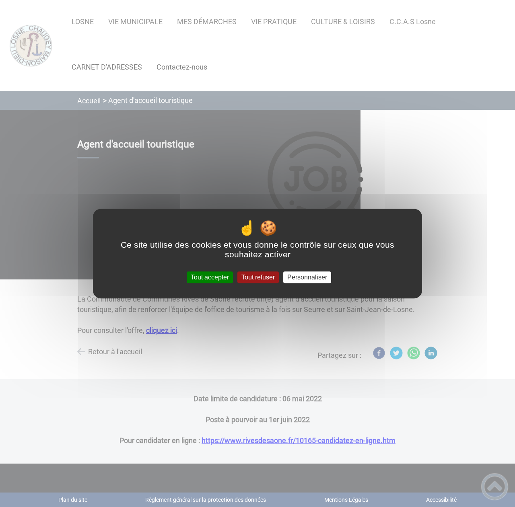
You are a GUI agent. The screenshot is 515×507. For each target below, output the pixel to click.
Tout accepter (210, 277)
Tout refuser (258, 277)
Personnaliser (307, 277)
